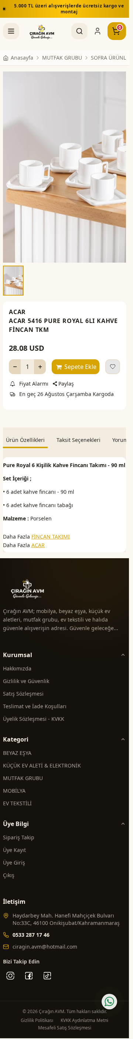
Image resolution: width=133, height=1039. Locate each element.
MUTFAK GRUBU (23, 771)
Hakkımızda (17, 662)
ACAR (17, 306)
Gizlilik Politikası (37, 1014)
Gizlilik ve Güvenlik (26, 674)
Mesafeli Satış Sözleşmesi (64, 1022)
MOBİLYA (14, 784)
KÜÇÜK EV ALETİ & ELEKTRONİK (42, 759)
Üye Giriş (14, 856)
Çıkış (8, 868)
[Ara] (79, 31)
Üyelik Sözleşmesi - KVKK (33, 712)
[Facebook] (28, 969)
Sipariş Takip (18, 831)
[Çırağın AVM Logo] (42, 31)
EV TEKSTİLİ (17, 796)
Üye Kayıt (14, 843)
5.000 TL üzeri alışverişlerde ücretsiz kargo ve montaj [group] (67, 9)
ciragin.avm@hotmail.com (45, 940)
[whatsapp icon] (109, 1001)
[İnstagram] (10, 969)
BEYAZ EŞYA (17, 746)
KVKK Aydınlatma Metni (84, 1014)
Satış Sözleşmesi (23, 687)
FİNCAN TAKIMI (50, 530)
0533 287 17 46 (31, 928)
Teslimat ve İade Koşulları (34, 699)
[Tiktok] (47, 969)
